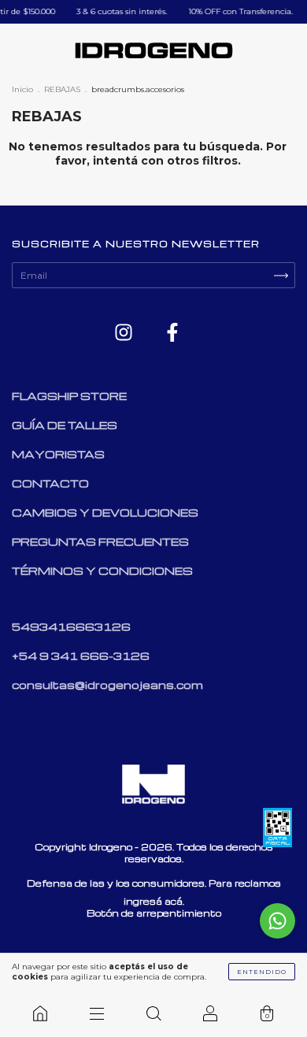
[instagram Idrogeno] (124, 333)
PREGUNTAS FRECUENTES (100, 541)
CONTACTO (50, 483)
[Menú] (96, 1013)
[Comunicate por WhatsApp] (277, 921)
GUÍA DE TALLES (64, 424)
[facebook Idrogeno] (172, 333)
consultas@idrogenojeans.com (107, 684)
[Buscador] (153, 1013)
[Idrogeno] (40, 1013)
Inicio (22, 89)
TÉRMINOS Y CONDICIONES (102, 570)
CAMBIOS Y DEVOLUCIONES (105, 512)
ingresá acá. (154, 901)
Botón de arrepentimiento (154, 913)
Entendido (262, 972)
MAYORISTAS (58, 454)
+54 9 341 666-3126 (81, 655)
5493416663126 (71, 626)
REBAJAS (62, 89)
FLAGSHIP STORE (69, 395)
